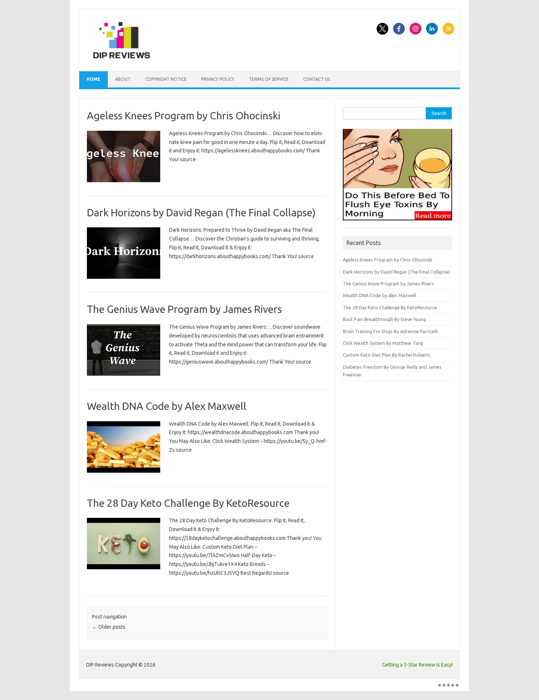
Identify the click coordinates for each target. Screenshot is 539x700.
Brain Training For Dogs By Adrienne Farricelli (390, 331)
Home (93, 79)
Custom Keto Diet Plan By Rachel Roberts (386, 354)
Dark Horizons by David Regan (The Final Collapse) (201, 212)
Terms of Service (269, 79)
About (123, 79)
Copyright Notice (166, 79)
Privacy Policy (217, 79)
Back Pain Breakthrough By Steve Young (384, 319)
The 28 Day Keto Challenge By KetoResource (188, 503)
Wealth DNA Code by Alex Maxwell (166, 406)
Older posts (108, 627)
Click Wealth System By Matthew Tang (383, 343)
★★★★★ (448, 685)
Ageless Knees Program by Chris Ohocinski (183, 115)
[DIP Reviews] (121, 58)
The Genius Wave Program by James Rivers (184, 309)
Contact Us (316, 79)
